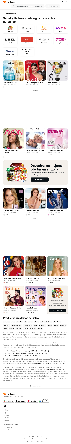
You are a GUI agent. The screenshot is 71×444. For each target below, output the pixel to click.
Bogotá (34, 363)
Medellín (48, 363)
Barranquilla (60, 363)
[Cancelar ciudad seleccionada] (58, 6)
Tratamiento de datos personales (35, 441)
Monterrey (41, 363)
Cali (53, 363)
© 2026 (35, 436)
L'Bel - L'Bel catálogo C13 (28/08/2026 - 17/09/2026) (24, 355)
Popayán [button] (53, 6)
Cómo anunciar (7, 427)
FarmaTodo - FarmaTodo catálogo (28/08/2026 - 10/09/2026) (28, 351)
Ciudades (6, 417)
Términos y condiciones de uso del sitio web (35, 439)
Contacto (6, 415)
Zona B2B (6, 430)
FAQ (4, 413)
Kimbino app (48, 369)
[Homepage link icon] (30, 386)
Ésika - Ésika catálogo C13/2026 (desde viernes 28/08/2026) (27, 353)
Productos (6, 420)
